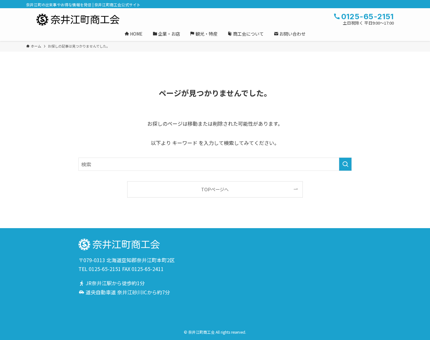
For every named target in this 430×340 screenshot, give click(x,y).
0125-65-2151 (105, 269)
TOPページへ (215, 189)
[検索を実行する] (345, 164)
